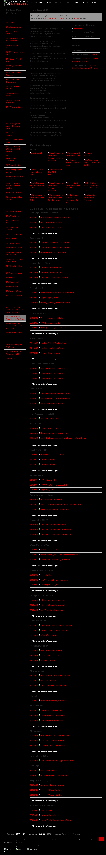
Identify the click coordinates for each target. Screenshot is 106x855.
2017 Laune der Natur (14, 165)
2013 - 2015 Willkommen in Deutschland (15, 39)
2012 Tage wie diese (13, 27)
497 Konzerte (94, 55)
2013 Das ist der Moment (12, 228)
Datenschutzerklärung (23, 846)
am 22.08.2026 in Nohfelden (54, 18)
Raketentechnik (34, 846)
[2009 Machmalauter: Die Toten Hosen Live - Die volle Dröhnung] (56, 197)
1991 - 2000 (48, 3)
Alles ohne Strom (12, 359)
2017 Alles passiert (13, 243)
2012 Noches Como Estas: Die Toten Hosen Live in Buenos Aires (14, 310)
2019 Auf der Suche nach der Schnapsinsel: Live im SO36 (14, 185)
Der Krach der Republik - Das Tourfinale (14, 346)
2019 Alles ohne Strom (14, 107)
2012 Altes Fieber (12, 216)
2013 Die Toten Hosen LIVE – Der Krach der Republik (14, 149)
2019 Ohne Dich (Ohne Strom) (14, 267)
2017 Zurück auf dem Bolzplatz (13, 74)
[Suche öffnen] (99, 3)
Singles (9, 206)
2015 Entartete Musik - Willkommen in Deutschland (14, 158)
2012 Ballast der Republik (12, 134)
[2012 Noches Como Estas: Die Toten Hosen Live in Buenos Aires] (74, 199)
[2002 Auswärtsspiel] (78, 29)
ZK (31, 3)
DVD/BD (10, 302)
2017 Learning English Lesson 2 (14, 171)
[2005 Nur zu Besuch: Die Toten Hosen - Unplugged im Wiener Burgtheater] (56, 157)
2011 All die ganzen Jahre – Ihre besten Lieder (13, 126)
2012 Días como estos (14, 296)
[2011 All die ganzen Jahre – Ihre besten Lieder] (74, 162)
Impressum (13, 846)
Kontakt (6, 846)
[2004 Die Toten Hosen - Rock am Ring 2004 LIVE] (38, 185)
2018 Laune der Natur (14, 248)
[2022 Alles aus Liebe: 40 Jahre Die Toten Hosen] (56, 172)
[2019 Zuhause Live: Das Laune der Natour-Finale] (38, 172)
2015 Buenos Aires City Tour (14, 60)
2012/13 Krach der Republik (13, 33)
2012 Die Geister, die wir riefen (14, 141)
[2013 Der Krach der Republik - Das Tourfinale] (92, 197)
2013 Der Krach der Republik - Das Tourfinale (15, 318)
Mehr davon (92, 3)
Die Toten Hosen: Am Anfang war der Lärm (13, 353)
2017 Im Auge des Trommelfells (12, 81)
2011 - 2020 (69, 3)
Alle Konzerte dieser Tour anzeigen (45, 233)
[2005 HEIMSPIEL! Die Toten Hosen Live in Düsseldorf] (74, 185)
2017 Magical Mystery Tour (14, 67)
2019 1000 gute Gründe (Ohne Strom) (14, 260)
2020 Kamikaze (11, 277)
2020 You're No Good (13, 291)
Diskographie (12, 113)
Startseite (10, 834)
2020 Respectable (12, 282)
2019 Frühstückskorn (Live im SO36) (13, 253)
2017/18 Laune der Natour (13, 87)
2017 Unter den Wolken (14, 234)
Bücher (9, 339)
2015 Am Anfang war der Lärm (15, 53)
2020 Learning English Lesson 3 (14, 198)
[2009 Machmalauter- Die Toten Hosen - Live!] (74, 154)
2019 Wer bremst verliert (12, 94)
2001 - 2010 (59, 3)
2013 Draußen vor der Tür (14, 222)
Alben (8, 118)
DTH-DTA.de (7, 840)
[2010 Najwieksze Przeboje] (92, 154)
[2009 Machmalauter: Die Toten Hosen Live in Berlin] (38, 197)
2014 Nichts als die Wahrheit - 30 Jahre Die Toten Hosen (14, 326)
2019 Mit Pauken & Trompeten (13, 101)
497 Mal (76, 18)
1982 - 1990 (38, 3)
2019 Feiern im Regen (14, 273)
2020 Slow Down (12, 286)
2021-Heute (80, 3)
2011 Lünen (10, 22)
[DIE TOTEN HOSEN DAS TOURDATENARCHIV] (16, 3)
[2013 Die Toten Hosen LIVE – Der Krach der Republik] (92, 162)
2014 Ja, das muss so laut (14, 46)
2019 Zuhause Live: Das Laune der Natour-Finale (14, 178)
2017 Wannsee (11, 239)
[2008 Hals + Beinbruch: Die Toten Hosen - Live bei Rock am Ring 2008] (92, 187)
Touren (9, 18)
